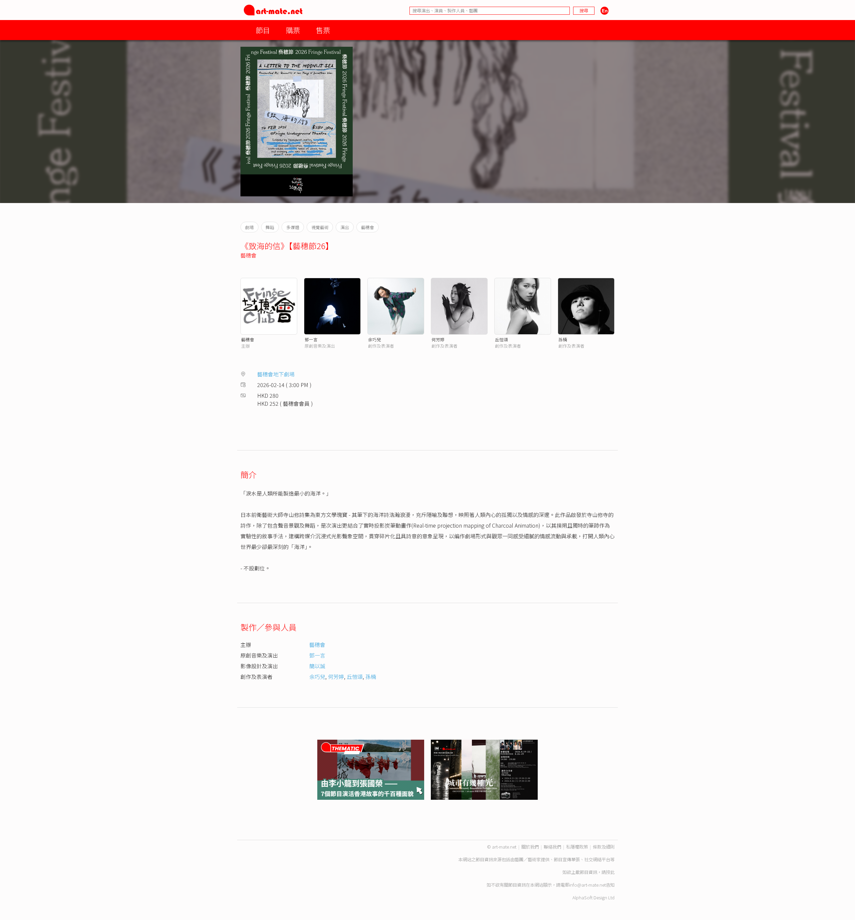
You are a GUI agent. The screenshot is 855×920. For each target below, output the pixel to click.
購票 (293, 30)
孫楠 (562, 339)
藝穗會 (248, 255)
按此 (610, 872)
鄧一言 (311, 339)
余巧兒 (374, 339)
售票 (323, 30)
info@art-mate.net (587, 885)
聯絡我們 (552, 847)
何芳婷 (438, 339)
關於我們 (530, 847)
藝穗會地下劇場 (276, 374)
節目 (263, 30)
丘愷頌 (501, 339)
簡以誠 (317, 666)
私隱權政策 (577, 847)
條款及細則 (604, 847)
